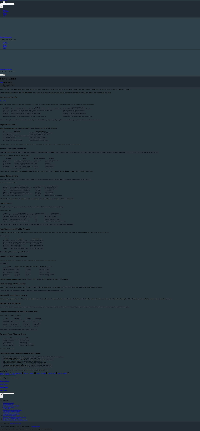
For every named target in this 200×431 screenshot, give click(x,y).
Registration (3, 100)
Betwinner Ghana (4, 381)
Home (1, 82)
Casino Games (6, 408)
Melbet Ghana (4, 387)
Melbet (5, 46)
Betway (5, 42)
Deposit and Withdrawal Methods (11, 411)
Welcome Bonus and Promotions (11, 405)
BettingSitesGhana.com (6, 37)
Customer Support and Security (11, 412)
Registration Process (8, 404)
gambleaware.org (35, 426)
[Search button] (1, 396)
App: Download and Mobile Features (12, 410)
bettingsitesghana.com (15, 423)
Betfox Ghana (3, 384)
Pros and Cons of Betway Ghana (11, 418)
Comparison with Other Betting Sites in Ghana (14, 417)
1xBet (4, 48)
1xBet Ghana (3, 390)
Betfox (4, 45)
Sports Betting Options (8, 407)
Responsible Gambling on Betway (11, 414)
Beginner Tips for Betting (9, 415)
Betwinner (5, 43)
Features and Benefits (8, 403)
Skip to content (3, 0)
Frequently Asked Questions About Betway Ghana (15, 419)
